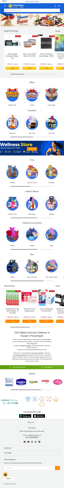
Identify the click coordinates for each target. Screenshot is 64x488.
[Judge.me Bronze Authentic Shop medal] (49, 399)
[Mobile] (12, 266)
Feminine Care (12, 214)
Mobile (12, 277)
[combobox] (32, 10)
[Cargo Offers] (51, 94)
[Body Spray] (32, 203)
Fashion (12, 245)
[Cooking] (12, 171)
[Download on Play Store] (25, 416)
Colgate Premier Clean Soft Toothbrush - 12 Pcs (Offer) (12, 311)
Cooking (12, 182)
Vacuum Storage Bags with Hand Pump (46, 310)
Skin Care (32, 133)
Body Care (12, 133)
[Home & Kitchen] (32, 266)
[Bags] (51, 234)
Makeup (51, 214)
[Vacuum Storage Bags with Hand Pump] (46, 297)
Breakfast (51, 182)
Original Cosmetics (25, 345)
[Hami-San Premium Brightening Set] (29, 297)
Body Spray (32, 214)
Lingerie (32, 245)
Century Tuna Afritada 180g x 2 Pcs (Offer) (29, 55)
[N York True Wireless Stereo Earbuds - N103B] (46, 42)
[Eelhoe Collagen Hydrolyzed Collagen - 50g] (12, 42)
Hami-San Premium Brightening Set (29, 310)
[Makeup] (51, 203)
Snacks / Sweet (32, 182)
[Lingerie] (32, 234)
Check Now (32, 149)
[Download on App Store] (39, 416)
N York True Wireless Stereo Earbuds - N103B (46, 55)
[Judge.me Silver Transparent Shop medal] (42, 399)
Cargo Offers (52, 105)
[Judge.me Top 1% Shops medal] (55, 399)
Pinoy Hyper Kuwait (12, 483)
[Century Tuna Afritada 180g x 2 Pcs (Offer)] (29, 42)
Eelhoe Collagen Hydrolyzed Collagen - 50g (12, 56)
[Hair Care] (51, 122)
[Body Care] (12, 122)
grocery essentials (38, 353)
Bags (51, 245)
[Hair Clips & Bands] (51, 266)
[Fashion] (12, 234)
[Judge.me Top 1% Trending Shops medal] (42, 404)
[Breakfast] (51, 171)
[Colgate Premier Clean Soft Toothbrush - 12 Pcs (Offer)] (12, 297)
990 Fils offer (12, 105)
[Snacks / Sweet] (32, 171)
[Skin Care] (32, 122)
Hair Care (51, 133)
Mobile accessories (21, 355)
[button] (59, 6)
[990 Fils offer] (12, 94)
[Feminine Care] (12, 203)
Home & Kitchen (32, 277)
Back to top (31, 422)
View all (57, 31)
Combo (32, 105)
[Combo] (32, 94)
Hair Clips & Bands (51, 277)
